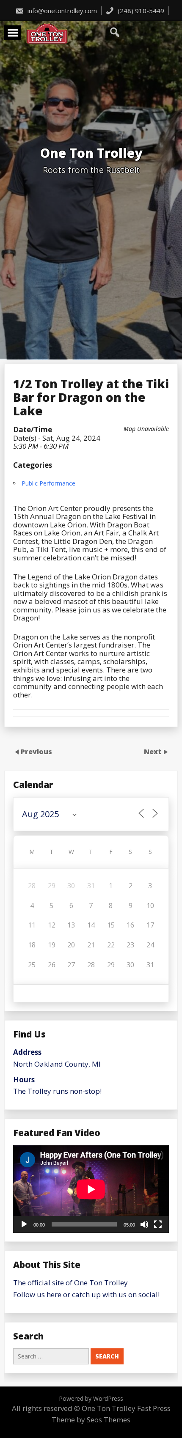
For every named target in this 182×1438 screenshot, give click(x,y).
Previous (36, 751)
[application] (91, 1189)
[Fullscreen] (158, 1224)
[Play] (24, 1224)
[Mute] (144, 1224)
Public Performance (48, 483)
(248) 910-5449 (140, 10)
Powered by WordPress (91, 1398)
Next (153, 751)
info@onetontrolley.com (61, 10)
